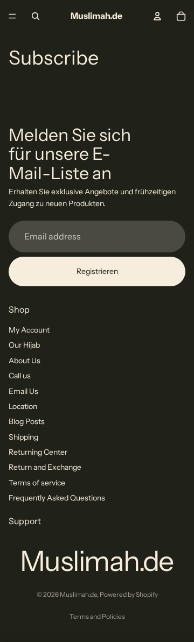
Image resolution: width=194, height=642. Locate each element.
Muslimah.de (78, 594)
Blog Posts (27, 422)
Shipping (23, 437)
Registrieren (97, 271)
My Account (29, 330)
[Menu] (12, 16)
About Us (24, 360)
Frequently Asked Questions (57, 498)
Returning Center (38, 452)
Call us (20, 375)
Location (23, 406)
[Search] (35, 16)
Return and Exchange (45, 467)
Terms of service (37, 483)
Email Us (23, 391)
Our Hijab (24, 345)
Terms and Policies (97, 616)
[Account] (157, 16)
